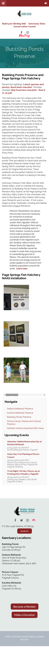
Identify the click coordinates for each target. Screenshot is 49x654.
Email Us (24, 531)
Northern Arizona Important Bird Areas (25, 428)
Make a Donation (24, 614)
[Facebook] (21, 32)
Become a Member (24, 606)
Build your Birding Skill (14, 23)
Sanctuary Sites (36, 23)
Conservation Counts (24, 26)
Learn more (21, 268)
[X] (21, 520)
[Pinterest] (33, 520)
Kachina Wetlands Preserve (20, 413)
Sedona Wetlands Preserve (20, 408)
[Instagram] (27, 32)
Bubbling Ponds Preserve (19, 417)
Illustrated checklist (21, 87)
